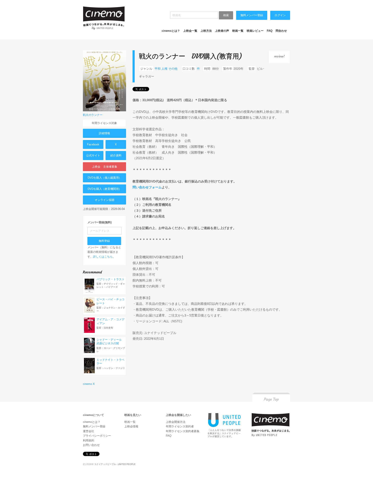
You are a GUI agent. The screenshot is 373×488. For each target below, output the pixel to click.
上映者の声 (222, 30)
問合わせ (281, 30)
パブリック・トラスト (110, 279)
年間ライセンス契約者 (180, 426)
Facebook (93, 144)
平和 (158, 68)
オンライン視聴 (104, 199)
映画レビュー (255, 30)
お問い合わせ (91, 445)
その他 (172, 68)
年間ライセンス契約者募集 (182, 431)
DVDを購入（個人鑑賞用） (105, 177)
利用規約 (88, 440)
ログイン (280, 15)
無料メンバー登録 (251, 15)
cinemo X (89, 384)
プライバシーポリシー (97, 435)
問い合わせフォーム (147, 187)
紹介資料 (116, 155)
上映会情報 (131, 426)
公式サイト (93, 155)
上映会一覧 (190, 30)
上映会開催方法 (175, 421)
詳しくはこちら (103, 256)
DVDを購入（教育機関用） (105, 188)
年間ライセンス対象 (104, 123)
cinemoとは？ (171, 30)
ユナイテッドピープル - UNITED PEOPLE (115, 464)
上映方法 (206, 30)
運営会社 (88, 431)
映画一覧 (237, 30)
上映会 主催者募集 (104, 166)
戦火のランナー (93, 114)
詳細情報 (104, 133)
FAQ (269, 30)
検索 (226, 15)
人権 (164, 68)
